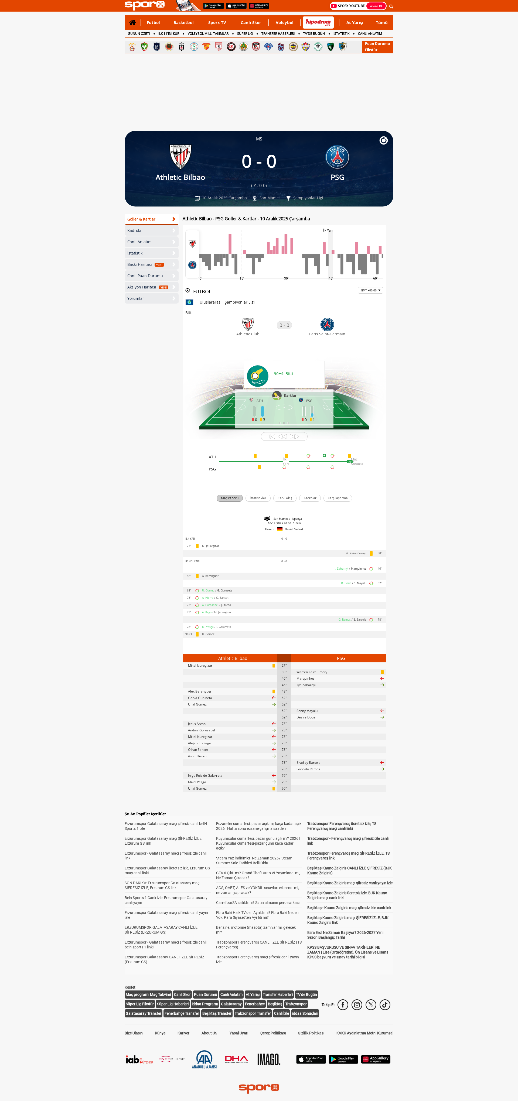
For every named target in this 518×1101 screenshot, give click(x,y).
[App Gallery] (376, 1062)
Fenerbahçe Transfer (182, 1013)
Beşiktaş (275, 1004)
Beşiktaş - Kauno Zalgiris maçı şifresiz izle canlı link (349, 908)
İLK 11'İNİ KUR (168, 33)
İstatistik (134, 253)
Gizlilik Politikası (311, 1033)
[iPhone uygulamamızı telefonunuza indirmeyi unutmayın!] (235, 8)
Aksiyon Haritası (147, 287)
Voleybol (285, 22)
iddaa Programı (205, 1004)
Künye (160, 1033)
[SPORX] (259, 1088)
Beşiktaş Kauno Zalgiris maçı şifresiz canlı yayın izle (350, 883)
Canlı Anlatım (139, 241)
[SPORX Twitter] (371, 1005)
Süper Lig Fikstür (140, 1004)
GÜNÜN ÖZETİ (139, 33)
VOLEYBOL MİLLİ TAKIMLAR (208, 33)
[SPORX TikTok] (385, 1005)
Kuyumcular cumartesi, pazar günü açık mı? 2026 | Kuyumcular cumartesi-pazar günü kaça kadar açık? (258, 843)
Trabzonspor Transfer (253, 1013)
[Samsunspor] (218, 46)
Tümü (382, 22)
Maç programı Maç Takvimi (148, 994)
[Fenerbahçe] (293, 46)
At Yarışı (354, 22)
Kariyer (183, 1033)
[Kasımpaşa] (268, 46)
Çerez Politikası (273, 1033)
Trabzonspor (296, 1004)
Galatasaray (231, 1004)
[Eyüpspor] (305, 46)
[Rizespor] (194, 46)
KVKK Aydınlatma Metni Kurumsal (364, 1033)
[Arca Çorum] (231, 46)
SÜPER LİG (245, 33)
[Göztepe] (206, 46)
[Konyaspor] (318, 46)
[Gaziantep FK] (256, 46)
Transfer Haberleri (278, 994)
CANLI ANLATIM (370, 33)
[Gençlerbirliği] (169, 46)
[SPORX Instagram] (357, 1005)
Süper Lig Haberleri (173, 1004)
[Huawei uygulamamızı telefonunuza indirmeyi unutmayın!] (257, 8)
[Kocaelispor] (330, 46)
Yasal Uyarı (239, 1033)
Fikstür (371, 49)
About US (209, 1033)
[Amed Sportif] (144, 46)
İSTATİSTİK (341, 33)
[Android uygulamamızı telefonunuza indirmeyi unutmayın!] (212, 8)
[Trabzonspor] (280, 46)
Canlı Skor (251, 22)
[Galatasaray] (132, 46)
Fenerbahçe (255, 1004)
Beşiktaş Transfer (216, 1013)
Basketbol (183, 22)
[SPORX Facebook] (343, 1005)
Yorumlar (135, 298)
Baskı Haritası (144, 264)
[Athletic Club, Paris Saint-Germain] (192, 254)
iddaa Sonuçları (305, 1013)
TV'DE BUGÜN (314, 33)
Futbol (153, 22)
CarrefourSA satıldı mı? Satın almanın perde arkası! (258, 902)
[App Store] (311, 1062)
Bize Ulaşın (134, 1033)
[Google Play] (343, 1062)
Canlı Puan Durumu (145, 275)
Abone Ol (376, 6)
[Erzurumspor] (342, 46)
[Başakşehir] (156, 46)
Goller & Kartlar (141, 219)
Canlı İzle (281, 1013)
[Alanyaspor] (243, 46)
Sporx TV (217, 22)
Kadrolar (135, 230)
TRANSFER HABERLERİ (278, 33)
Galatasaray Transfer (143, 1013)
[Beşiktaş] (181, 46)
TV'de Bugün (306, 994)
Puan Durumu (377, 43)
